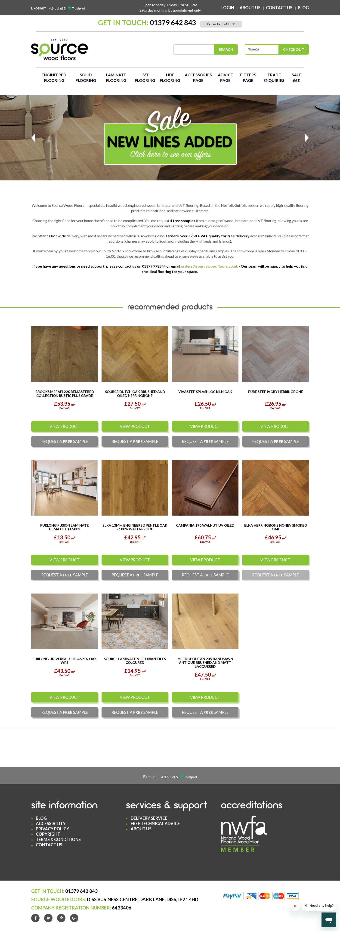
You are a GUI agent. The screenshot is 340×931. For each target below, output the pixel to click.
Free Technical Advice (155, 823)
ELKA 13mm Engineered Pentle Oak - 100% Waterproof (134, 527)
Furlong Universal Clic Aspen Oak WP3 (64, 661)
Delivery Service (149, 818)
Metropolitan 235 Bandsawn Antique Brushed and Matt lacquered (205, 663)
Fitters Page (248, 77)
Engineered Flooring (54, 77)
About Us (250, 7)
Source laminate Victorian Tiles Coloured (135, 661)
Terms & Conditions (58, 839)
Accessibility (51, 823)
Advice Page (225, 77)
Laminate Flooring (116, 77)
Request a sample (64, 441)
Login (227, 7)
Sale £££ (296, 77)
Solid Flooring (86, 77)
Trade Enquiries (273, 77)
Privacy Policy (52, 829)
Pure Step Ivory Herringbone (275, 392)
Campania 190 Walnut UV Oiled (205, 525)
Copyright (48, 834)
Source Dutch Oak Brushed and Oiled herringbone (135, 394)
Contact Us (279, 7)
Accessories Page (198, 77)
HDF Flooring (170, 77)
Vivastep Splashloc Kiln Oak (205, 392)
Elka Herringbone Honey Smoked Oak (275, 527)
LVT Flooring (145, 77)
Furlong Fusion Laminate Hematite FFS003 (64, 527)
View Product (64, 426)
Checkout (293, 49)
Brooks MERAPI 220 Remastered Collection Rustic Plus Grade (64, 394)
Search (226, 49)
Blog (303, 7)
